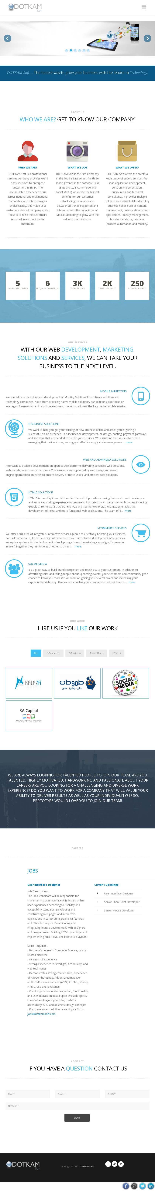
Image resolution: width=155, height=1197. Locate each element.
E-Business (75, 653)
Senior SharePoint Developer (122, 902)
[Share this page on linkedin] (151, 1186)
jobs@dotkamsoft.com (41, 1014)
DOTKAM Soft (87, 1166)
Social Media (97, 653)
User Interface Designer (118, 893)
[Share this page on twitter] (142, 1186)
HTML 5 (116, 653)
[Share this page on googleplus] (134, 1186)
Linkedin (121, 1164)
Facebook (108, 1164)
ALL (36, 653)
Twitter (114, 1164)
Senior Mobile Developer (119, 910)
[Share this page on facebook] (126, 1186)
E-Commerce (53, 653)
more (129, 442)
